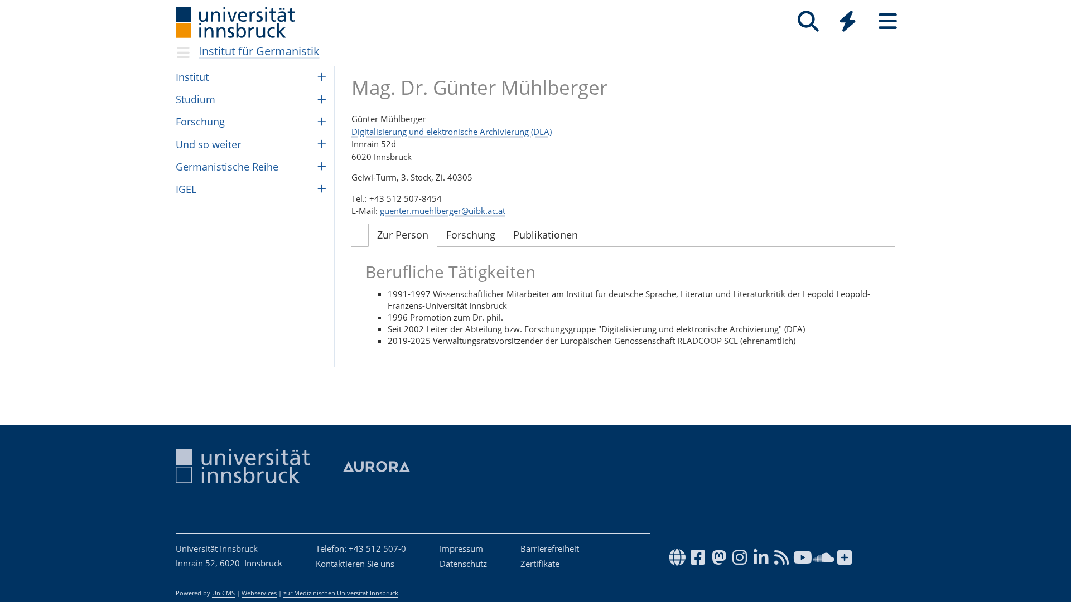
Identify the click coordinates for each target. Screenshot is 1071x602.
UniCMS (223, 593)
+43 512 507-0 (377, 548)
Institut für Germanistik (259, 51)
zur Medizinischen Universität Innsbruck (340, 593)
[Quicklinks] (847, 21)
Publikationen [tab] (545, 234)
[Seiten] (888, 21)
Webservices (259, 593)
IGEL (186, 189)
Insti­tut (192, 77)
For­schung (200, 121)
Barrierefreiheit (549, 548)
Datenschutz (463, 563)
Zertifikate (539, 563)
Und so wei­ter (208, 144)
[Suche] (808, 21)
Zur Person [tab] (402, 234)
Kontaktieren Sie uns (355, 563)
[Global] (848, 22)
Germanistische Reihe (227, 166)
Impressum (461, 548)
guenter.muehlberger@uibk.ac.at (442, 210)
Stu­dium (195, 99)
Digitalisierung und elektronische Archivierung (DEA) (451, 131)
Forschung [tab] (470, 234)
